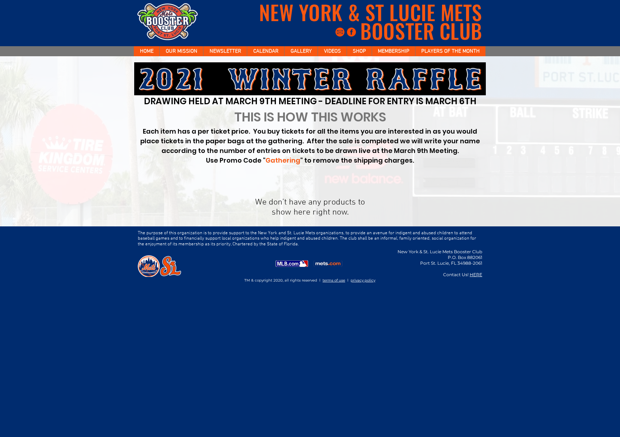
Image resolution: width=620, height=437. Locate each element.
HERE (476, 274)
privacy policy (363, 280)
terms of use (334, 280)
